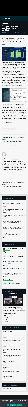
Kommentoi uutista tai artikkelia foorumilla (11, 136)
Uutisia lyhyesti (8, 198)
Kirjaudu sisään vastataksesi (8, 173)
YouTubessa (6, 310)
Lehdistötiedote (8, 122)
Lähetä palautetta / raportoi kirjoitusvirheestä (12, 141)
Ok (7, 405)
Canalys (3, 129)
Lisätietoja (19, 405)
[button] (25, 18)
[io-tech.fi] (6, 18)
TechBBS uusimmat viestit (11, 328)
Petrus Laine (10, 32)
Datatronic (10, 244)
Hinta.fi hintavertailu (7, 388)
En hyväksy (12, 405)
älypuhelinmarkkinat (11, 129)
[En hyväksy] (26, 403)
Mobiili (16, 32)
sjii (2, 157)
